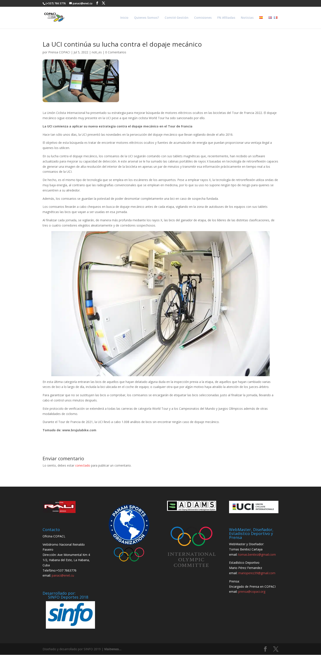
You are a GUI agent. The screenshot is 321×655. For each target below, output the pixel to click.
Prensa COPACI (59, 52)
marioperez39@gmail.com (256, 573)
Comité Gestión (176, 18)
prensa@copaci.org (251, 591)
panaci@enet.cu (63, 575)
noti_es (97, 52)
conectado (82, 465)
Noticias (247, 18)
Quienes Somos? (146, 18)
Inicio (124, 18)
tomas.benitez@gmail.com (257, 554)
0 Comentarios (115, 52)
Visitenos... (112, 649)
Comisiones (203, 18)
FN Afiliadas (226, 18)
